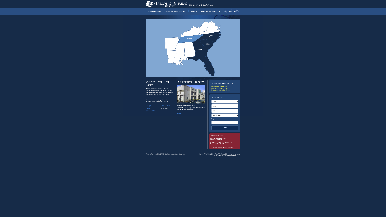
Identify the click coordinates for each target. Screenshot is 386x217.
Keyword (214, 119)
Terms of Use (149, 154)
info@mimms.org (228, 147)
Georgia (148, 105)
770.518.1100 (208, 154)
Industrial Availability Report (220, 88)
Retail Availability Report (219, 86)
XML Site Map (165, 154)
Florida (148, 108)
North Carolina (150, 110)
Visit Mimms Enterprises (178, 154)
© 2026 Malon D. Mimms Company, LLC (227, 155)
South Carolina (165, 105)
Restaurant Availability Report (220, 90)
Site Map (157, 154)
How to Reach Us (216, 135)
